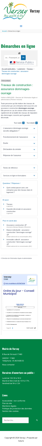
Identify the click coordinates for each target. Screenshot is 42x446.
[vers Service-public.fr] (22, 63)
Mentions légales (9, 406)
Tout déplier (31, 123)
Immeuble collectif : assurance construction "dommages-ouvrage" (19, 241)
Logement (21, 69)
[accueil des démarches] (19, 53)
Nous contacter (8, 364)
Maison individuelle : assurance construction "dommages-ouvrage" (19, 231)
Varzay (35, 11)
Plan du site (7, 403)
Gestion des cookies (10, 411)
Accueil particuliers (9, 69)
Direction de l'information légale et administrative (17, 258)
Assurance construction (15, 225)
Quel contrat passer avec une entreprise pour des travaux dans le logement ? (19, 190)
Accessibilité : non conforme (13, 401)
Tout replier (18, 123)
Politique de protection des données (17, 408)
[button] (19, 129)
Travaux (30, 69)
